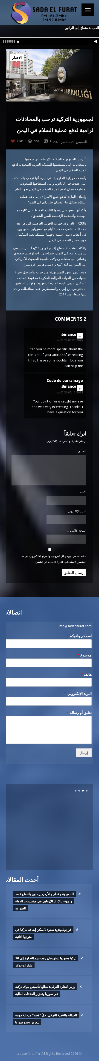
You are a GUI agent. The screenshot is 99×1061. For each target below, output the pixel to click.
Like (20, 141)
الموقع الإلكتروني (76, 530)
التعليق (82, 451)
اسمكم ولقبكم (79, 635)
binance (69, 334)
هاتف (86, 674)
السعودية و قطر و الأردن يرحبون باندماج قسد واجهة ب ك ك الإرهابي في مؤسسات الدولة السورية (44, 901)
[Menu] (88, 9)
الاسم (83, 492)
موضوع (84, 655)
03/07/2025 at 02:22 (70, 340)
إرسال (83, 753)
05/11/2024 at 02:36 (70, 392)
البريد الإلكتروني (77, 511)
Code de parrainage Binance (65, 383)
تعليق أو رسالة (79, 712)
